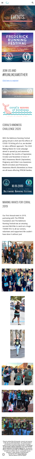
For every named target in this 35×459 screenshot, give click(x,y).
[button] (2, 2)
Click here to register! (10, 81)
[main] (17, 18)
